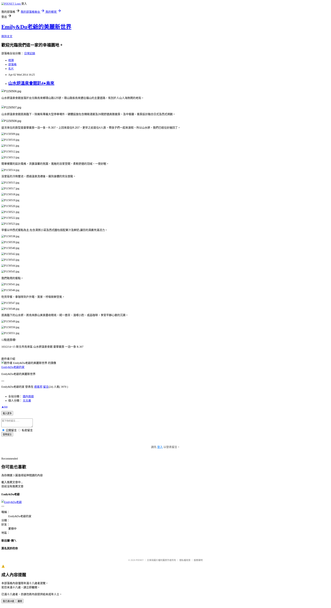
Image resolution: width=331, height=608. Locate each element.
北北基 (27, 400)
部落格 (12, 64)
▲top (4, 406)
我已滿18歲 (8, 601)
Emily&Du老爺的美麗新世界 (36, 27)
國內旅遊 (28, 396)
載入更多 (7, 413)
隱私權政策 (184, 560)
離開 (20, 601)
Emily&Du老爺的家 (12, 367)
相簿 (11, 60)
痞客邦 (38, 386)
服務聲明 (198, 560)
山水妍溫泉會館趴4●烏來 (31, 83)
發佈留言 (7, 434)
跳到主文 (6, 36)
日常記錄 (29, 53)
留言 (46, 386)
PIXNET (140, 560)
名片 (11, 68)
